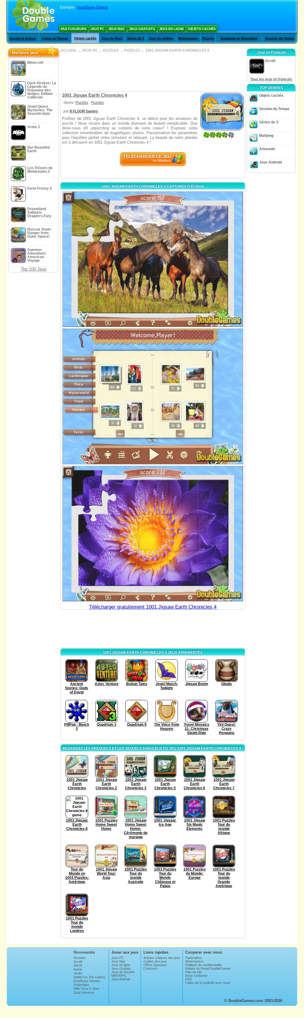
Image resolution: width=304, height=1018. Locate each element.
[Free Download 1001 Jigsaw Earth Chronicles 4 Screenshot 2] (152, 396)
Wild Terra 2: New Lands (86, 990)
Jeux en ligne (171, 29)
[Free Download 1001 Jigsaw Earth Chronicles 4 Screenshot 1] (152, 259)
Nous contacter (196, 975)
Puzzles (208, 38)
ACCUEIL (69, 50)
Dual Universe (84, 992)
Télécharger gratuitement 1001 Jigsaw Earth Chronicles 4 (152, 607)
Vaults (78, 973)
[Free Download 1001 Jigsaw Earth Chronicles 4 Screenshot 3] (152, 533)
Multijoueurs (73, 29)
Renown (80, 958)
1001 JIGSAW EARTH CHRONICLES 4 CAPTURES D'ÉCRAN (153, 187)
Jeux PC (97, 29)
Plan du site (193, 972)
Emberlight (81, 985)
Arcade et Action (23, 38)
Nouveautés (84, 952)
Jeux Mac (116, 29)
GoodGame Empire (92, 7)
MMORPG (118, 975)
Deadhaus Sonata (86, 981)
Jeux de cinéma (161, 38)
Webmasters (194, 961)
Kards (78, 969)
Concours (150, 968)
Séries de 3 (135, 38)
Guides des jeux (155, 961)
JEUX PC (89, 50)
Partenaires (193, 958)
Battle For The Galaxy (89, 977)
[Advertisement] (152, 72)
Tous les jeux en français (271, 79)
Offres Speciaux (155, 965)
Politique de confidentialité (203, 965)
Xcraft (78, 961)
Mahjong (266, 136)
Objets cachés (202, 29)
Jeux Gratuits (142, 29)
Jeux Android (270, 162)
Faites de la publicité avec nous (207, 982)
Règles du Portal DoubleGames (208, 968)
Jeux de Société (122, 972)
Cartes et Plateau (55, 38)
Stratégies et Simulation (239, 38)
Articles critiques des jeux (161, 958)
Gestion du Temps (279, 38)
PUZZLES (111, 50)
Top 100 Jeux (34, 268)
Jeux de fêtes (112, 38)
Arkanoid (267, 149)
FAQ (188, 979)
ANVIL (78, 965)
